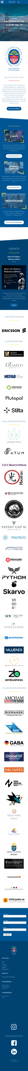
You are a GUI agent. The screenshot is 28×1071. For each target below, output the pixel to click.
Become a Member (5, 996)
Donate (4, 967)
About (3, 961)
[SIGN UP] (14, 306)
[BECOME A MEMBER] (14, 110)
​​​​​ (8, 977)
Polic (7, 969)
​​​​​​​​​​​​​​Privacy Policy (4, 965)
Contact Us (4, 964)
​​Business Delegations (6, 986)
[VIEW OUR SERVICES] (14, 189)
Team (3, 963)
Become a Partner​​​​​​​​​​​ (5, 985)
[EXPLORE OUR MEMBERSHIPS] (14, 224)
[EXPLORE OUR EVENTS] (14, 157)
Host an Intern (4, 988)
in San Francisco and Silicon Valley (10, 1036)
